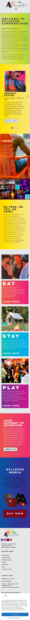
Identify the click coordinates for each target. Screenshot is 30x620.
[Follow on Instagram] (5, 540)
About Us (10, 449)
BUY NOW (15, 513)
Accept (15, 614)
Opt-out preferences (14, 617)
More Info (11, 121)
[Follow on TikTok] (11, 540)
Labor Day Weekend (11, 94)
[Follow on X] (8, 540)
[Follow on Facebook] (2, 540)
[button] (27, 596)
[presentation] (27, 96)
